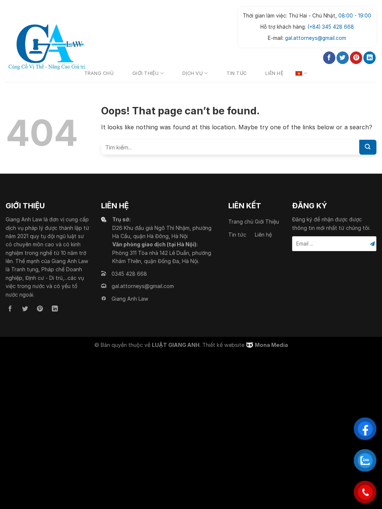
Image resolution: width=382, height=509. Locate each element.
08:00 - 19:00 (354, 16)
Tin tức (236, 73)
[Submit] (367, 147)
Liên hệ (274, 73)
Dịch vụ (192, 73)
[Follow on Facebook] (329, 57)
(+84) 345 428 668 (330, 27)
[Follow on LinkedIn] (369, 57)
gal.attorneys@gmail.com (315, 38)
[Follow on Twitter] (342, 57)
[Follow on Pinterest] (356, 57)
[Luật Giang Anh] (47, 47)
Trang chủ (99, 73)
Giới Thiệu (145, 73)
